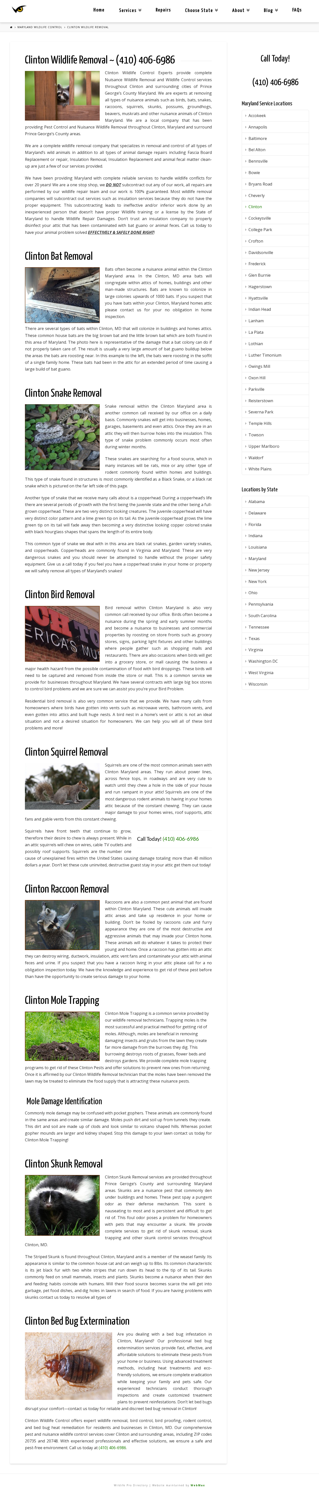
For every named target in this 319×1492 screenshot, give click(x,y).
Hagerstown (260, 286)
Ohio (252, 592)
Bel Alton (256, 149)
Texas (254, 638)
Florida (254, 524)
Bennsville (258, 161)
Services (129, 6)
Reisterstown (260, 400)
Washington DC (263, 661)
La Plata (255, 332)
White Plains (260, 469)
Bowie (254, 172)
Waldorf (255, 457)
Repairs (163, 10)
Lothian (255, 343)
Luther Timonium (264, 355)
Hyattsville (258, 298)
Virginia (255, 649)
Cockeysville (259, 218)
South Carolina (262, 615)
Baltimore (257, 138)
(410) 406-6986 (145, 60)
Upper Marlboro (263, 446)
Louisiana (257, 547)
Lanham (256, 321)
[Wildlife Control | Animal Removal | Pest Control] (19, 9)
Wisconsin (257, 684)
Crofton (255, 241)
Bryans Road (260, 184)
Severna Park (260, 412)
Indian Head (259, 309)
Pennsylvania (260, 604)
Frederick (257, 263)
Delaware (257, 513)
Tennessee (258, 627)
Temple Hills (260, 423)
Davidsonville (260, 252)
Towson (256, 435)
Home (99, 10)
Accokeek (257, 115)
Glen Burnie (259, 275)
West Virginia (260, 672)
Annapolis (257, 127)
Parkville (256, 389)
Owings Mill (259, 366)
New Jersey (258, 570)
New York (257, 581)
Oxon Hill (256, 378)
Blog (270, 6)
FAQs (297, 10)
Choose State (200, 6)
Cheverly (256, 195)
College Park (260, 229)
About (239, 6)
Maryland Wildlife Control (39, 27)
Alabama (256, 501)
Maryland (257, 558)
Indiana (255, 535)
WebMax (198, 1485)
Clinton (255, 206)
